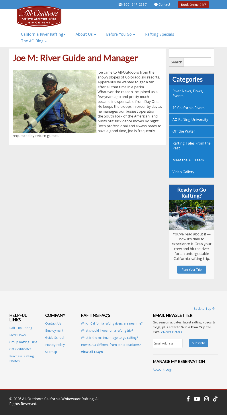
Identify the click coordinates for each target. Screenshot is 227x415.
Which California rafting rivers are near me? (112, 323)
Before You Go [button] (119, 34)
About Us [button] (85, 34)
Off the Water (183, 131)
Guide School (54, 337)
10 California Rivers (188, 107)
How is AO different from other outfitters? (111, 345)
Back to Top (203, 308)
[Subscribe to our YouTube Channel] (197, 398)
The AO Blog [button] (33, 40)
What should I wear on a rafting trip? (107, 330)
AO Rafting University (190, 119)
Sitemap (51, 352)
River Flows (17, 335)
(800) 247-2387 (134, 4)
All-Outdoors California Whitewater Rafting (58, 398)
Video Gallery (183, 171)
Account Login (163, 369)
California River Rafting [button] (42, 34)
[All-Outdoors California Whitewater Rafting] (39, 19)
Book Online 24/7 (193, 4)
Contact (164, 4)
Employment (54, 330)
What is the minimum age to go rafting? (109, 337)
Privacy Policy (55, 345)
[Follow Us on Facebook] (188, 398)
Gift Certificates (20, 349)
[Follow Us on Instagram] (206, 398)
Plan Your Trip (192, 269)
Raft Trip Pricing (20, 328)
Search (176, 62)
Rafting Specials (159, 34)
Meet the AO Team (188, 160)
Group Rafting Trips (23, 342)
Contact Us (53, 323)
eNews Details (171, 332)
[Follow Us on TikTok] (215, 398)
